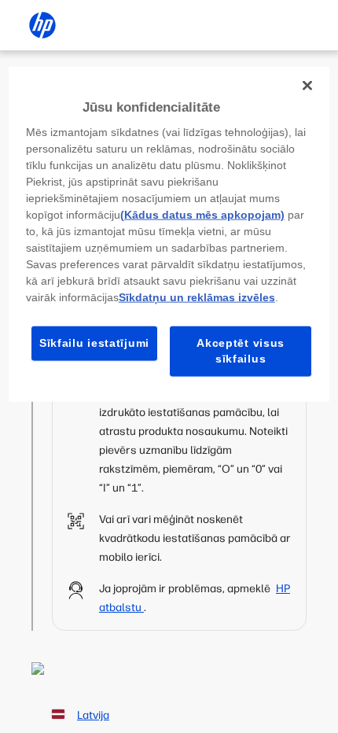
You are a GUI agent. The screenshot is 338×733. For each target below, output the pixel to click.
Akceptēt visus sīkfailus (241, 351)
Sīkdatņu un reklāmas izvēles (197, 297)
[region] (169, 233)
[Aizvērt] (307, 85)
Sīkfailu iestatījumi (94, 343)
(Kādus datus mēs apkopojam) (202, 214)
